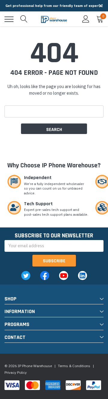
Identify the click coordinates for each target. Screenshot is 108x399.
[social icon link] (25, 275)
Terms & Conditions (74, 366)
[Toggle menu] (9, 19)
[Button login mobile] (85, 19)
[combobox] (54, 111)
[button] (101, 5)
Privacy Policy (15, 372)
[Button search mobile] (24, 19)
